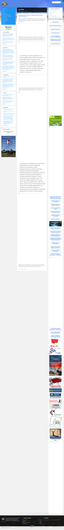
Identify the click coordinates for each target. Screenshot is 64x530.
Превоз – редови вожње (52, 10)
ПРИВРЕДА (4, 13)
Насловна (19, 11)
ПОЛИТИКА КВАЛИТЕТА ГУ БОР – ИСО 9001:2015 (8, 111)
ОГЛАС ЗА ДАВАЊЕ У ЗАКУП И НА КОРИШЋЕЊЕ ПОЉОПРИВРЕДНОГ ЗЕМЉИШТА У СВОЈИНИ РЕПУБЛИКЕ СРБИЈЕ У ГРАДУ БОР (8, 98)
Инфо (3, 11)
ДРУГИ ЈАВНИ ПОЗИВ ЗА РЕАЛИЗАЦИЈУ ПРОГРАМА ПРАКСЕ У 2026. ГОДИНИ (7, 59)
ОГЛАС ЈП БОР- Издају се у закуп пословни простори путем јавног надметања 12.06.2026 (8, 95)
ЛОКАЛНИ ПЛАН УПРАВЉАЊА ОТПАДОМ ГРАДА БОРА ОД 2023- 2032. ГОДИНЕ (9, 114)
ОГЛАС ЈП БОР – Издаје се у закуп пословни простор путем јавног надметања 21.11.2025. (8, 101)
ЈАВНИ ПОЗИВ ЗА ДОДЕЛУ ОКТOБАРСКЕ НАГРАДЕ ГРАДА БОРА (8, 42)
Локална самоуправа (6, 14)
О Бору (3, 10)
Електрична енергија (52, 11)
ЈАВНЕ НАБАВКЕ (4, 20)
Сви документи (4, 125)
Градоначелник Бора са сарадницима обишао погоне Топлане (30, 16)
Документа (4, 17)
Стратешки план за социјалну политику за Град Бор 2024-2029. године (8, 109)
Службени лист (5, 19)
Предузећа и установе (6, 16)
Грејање (50, 14)
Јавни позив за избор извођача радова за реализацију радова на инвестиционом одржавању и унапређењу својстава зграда (8, 39)
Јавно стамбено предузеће (53, 15)
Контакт (3, 23)
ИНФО (23, 11)
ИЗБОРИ (3, 22)
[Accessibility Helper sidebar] (63, 1)
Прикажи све (4, 71)
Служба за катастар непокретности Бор (54, 17)
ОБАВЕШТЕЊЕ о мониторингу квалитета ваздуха (8, 77)
